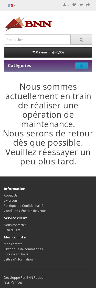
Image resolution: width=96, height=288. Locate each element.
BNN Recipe (35, 277)
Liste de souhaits (16, 254)
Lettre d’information (18, 259)
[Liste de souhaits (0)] (74, 5)
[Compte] (66, 5)
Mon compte (13, 244)
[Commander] (88, 5)
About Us (10, 195)
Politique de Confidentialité (23, 205)
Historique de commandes (23, 249)
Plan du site (12, 230)
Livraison (10, 200)
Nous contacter (15, 225)
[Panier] (81, 5)
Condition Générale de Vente (25, 211)
